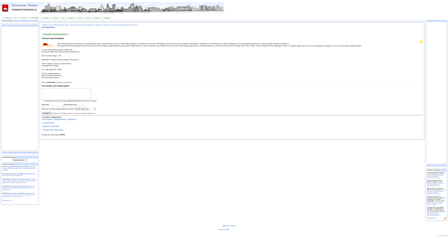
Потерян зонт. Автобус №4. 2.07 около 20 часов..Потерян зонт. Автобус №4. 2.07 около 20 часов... (18, 195)
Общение (107, 18)
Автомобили (48, 27)
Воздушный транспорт (53, 130)
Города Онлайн (224, 229)
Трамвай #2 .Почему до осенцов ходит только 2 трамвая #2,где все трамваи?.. (19, 168)
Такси (88, 18)
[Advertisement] (19, 88)
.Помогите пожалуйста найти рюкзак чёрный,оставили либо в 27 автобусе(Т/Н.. (18, 188)
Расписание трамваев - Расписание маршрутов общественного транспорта (433, 214)
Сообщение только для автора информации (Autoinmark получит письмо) (70, 101)
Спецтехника (48, 123)
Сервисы (97, 18)
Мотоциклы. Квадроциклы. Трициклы (60, 119)
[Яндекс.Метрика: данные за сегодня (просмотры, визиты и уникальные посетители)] (229, 226)
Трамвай (46, 18)
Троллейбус (35, 18)
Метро (80, 18)
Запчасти (134, 25)
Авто (16, 18)
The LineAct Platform (442, 235)
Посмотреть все (7, 200)
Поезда (55, 18)
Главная (7, 18)
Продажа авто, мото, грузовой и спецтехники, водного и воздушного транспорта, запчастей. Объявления (92, 25)
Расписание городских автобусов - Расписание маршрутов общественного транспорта (435, 176)
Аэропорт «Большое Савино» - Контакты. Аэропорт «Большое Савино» (435, 203)
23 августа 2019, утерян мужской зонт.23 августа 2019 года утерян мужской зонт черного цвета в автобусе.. (19, 180)
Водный (71, 18)
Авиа (63, 18)
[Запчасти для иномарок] (49, 46)
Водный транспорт (51, 126)
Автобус (24, 18)
